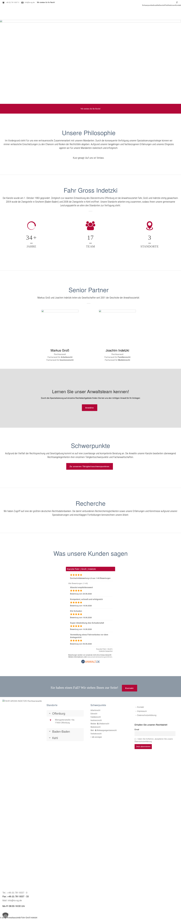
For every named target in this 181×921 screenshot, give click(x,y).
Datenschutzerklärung (146, 715)
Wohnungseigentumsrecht (107, 730)
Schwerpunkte (147, 4)
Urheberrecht (104, 723)
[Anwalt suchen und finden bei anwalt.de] (90, 662)
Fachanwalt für (60, 357)
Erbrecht (93, 713)
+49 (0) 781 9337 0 (12, 2)
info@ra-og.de (30, 2)
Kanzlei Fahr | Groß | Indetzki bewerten (104, 650)
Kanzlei (162, 4)
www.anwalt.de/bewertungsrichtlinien (99, 657)
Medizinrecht (95, 727)
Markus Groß (60, 350)
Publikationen (170, 4)
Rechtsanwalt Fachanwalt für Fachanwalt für (117, 357)
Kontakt (178, 4)
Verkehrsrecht (96, 733)
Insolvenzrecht (96, 720)
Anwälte (156, 4)
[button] (5, 915)
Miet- (92, 730)
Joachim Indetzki (117, 350)
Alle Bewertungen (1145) (78, 583)
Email (137, 729)
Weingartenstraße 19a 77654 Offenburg (64, 721)
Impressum (142, 711)
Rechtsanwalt (60, 354)
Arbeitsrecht (95, 710)
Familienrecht (95, 717)
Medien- (93, 723)
